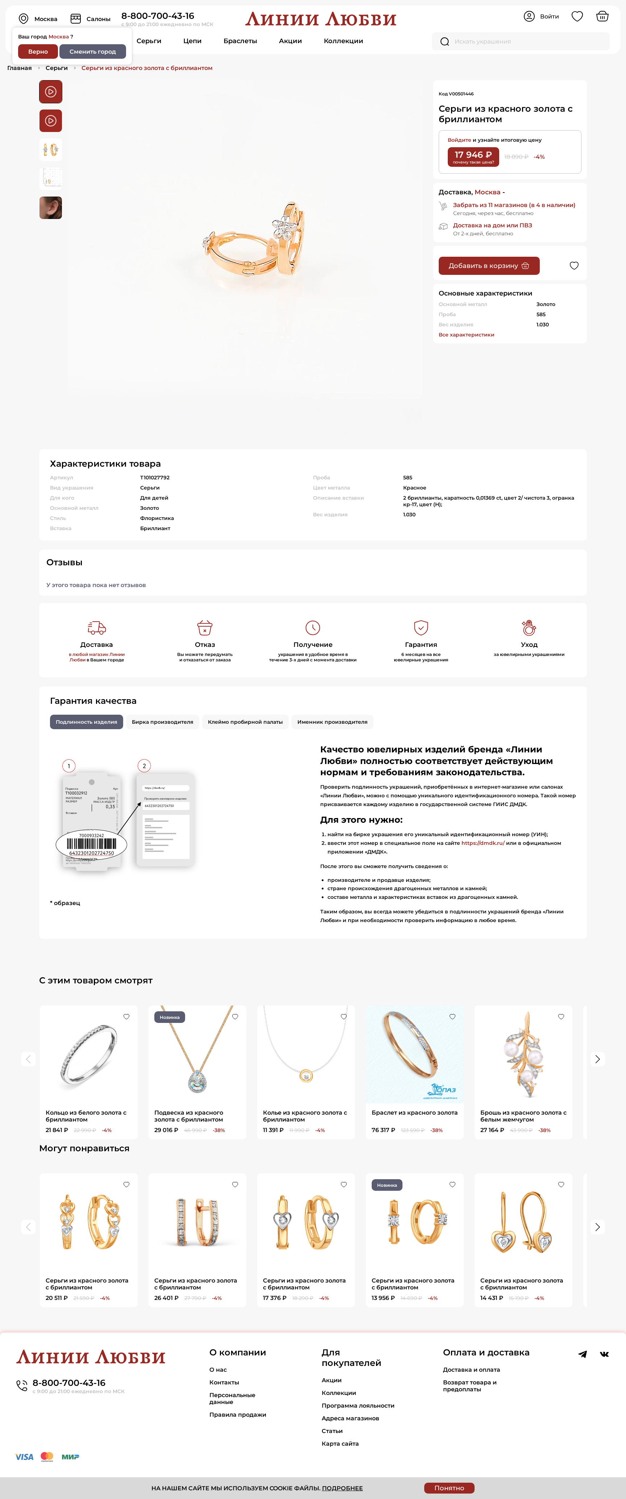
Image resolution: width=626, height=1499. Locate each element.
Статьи (332, 1431)
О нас (218, 1369)
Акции (290, 41)
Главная (19, 68)
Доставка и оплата (471, 1369)
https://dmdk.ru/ (483, 843)
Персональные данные (232, 1398)
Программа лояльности (358, 1405)
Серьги (149, 41)
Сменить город (93, 51)
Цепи (192, 41)
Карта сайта (340, 1443)
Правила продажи (237, 1414)
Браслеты (240, 41)
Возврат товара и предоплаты (470, 1386)
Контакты (224, 1382)
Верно (38, 51)
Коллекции (343, 41)
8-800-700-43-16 (157, 16)
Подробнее (342, 1488)
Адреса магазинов (350, 1418)
